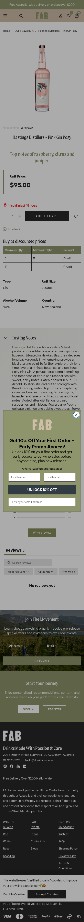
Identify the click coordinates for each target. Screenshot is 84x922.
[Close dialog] (76, 415)
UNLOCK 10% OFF (42, 489)
